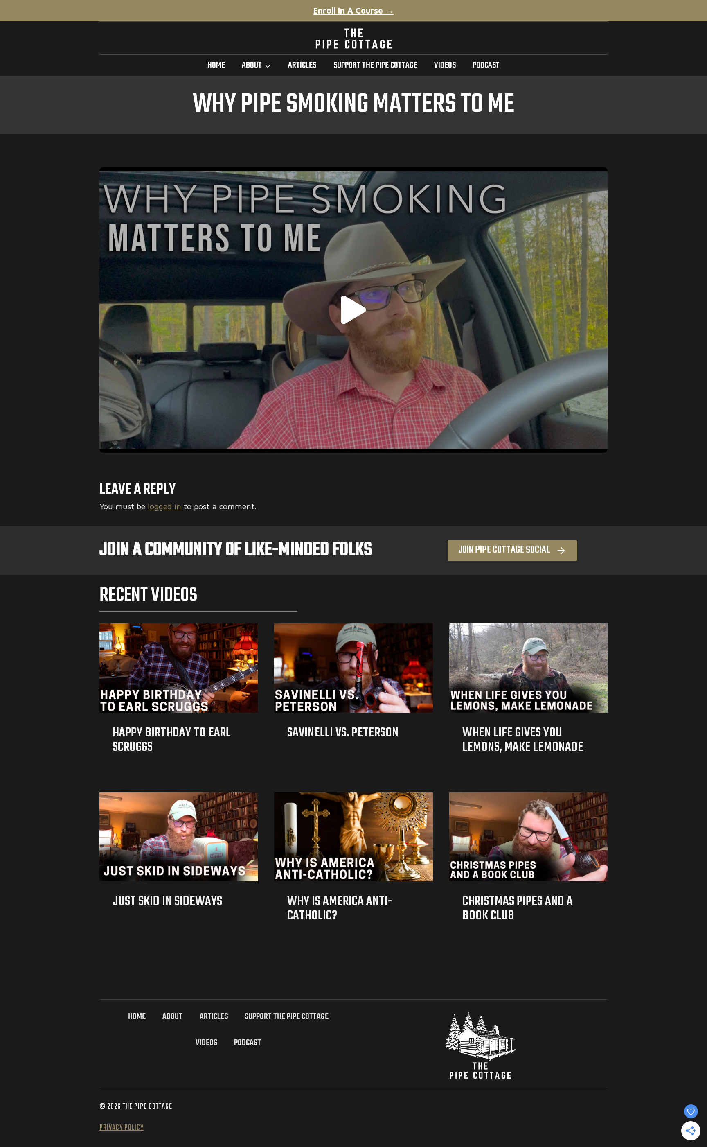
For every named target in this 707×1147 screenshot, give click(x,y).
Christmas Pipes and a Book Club (517, 908)
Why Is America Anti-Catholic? (339, 908)
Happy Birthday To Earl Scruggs (172, 740)
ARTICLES (302, 65)
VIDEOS (445, 65)
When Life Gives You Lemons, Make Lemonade (522, 740)
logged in (164, 506)
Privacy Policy (121, 1128)
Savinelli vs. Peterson (343, 733)
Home (216, 65)
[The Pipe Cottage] (353, 38)
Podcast (486, 65)
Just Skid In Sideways (167, 901)
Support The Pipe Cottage (375, 65)
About (172, 1016)
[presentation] (178, 668)
